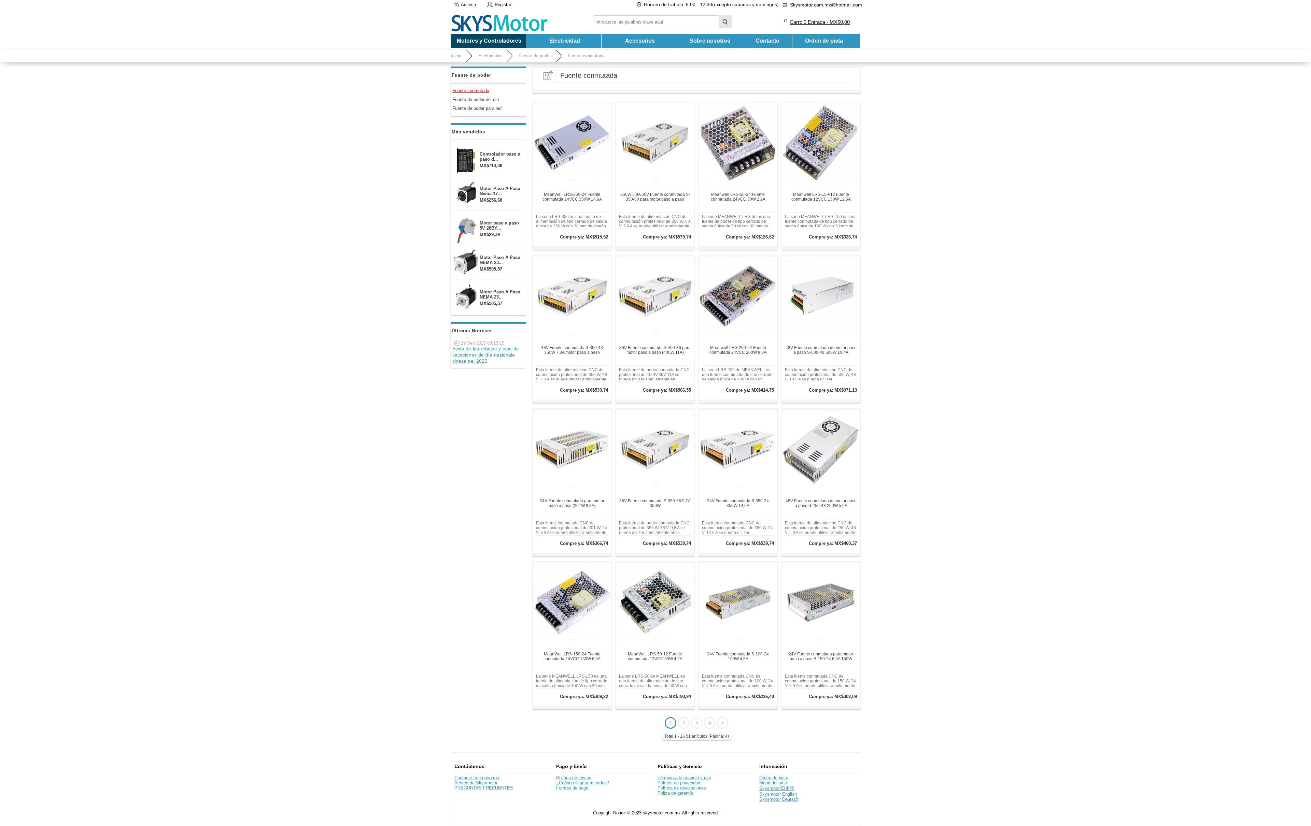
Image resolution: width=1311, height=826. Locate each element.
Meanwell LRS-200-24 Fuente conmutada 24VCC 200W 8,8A (737, 350)
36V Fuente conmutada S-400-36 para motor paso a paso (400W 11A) (655, 350)
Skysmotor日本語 (776, 788)
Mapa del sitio (773, 782)
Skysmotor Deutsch (779, 799)
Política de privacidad (679, 782)
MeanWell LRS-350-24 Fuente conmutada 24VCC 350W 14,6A (572, 197)
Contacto (767, 41)
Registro (503, 4)
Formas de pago (572, 788)
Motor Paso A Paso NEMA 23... (500, 260)
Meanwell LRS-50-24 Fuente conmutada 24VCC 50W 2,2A (738, 197)
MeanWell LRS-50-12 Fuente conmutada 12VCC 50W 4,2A (655, 656)
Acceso (468, 4)
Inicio (456, 55)
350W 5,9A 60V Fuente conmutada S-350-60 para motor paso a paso (655, 197)
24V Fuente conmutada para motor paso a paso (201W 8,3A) (572, 503)
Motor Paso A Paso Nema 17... (500, 191)
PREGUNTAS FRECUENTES (483, 788)
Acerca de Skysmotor (475, 782)
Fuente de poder (535, 55)
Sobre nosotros (710, 41)
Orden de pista (824, 41)
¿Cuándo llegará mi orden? (582, 782)
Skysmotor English (778, 794)
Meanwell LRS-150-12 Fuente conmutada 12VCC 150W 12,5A (821, 197)
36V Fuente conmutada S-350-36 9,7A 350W (655, 503)
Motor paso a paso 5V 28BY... (499, 225)
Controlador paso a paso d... (500, 156)
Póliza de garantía (675, 793)
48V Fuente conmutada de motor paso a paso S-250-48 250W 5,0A (821, 503)
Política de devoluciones (682, 788)
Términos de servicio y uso (684, 777)
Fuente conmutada (586, 55)
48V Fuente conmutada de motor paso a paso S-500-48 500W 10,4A (821, 350)
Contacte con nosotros (476, 777)
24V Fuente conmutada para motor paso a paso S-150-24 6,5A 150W (821, 656)
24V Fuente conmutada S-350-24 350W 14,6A (738, 503)
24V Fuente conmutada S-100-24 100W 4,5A (738, 656)
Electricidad (490, 55)
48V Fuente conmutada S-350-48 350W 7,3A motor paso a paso (572, 350)
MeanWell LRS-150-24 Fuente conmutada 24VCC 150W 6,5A (572, 656)
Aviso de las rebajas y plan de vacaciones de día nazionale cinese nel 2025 (485, 355)
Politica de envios (573, 777)
